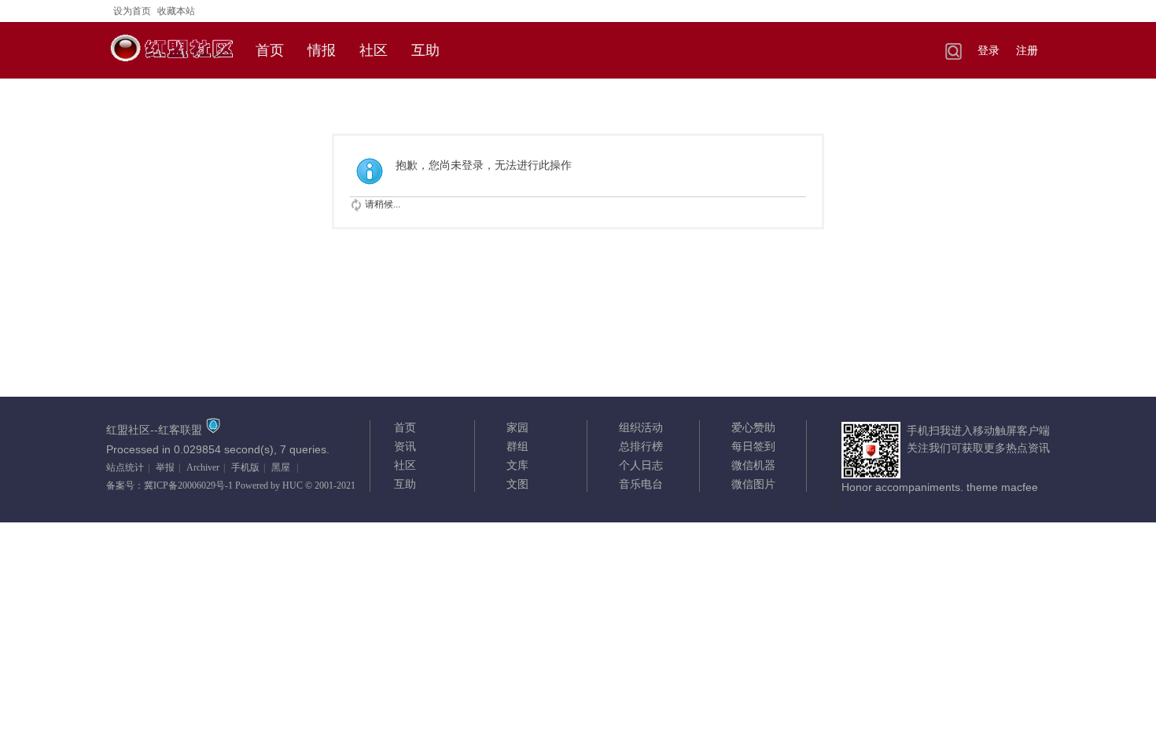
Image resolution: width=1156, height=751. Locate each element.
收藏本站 (176, 10)
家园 (517, 427)
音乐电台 (641, 484)
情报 (321, 50)
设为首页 (132, 10)
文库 (517, 465)
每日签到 (753, 446)
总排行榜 (641, 446)
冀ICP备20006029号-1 (188, 485)
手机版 (245, 467)
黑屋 (280, 467)
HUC (292, 485)
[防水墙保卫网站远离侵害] (213, 429)
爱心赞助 (753, 427)
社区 (373, 50)
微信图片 (753, 484)
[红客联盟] (173, 67)
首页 (270, 50)
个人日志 (641, 465)
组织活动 (641, 427)
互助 (425, 50)
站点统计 (125, 467)
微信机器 (753, 465)
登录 (988, 50)
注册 (1027, 50)
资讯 (405, 446)
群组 (517, 446)
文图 (517, 484)
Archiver (202, 467)
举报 (165, 467)
